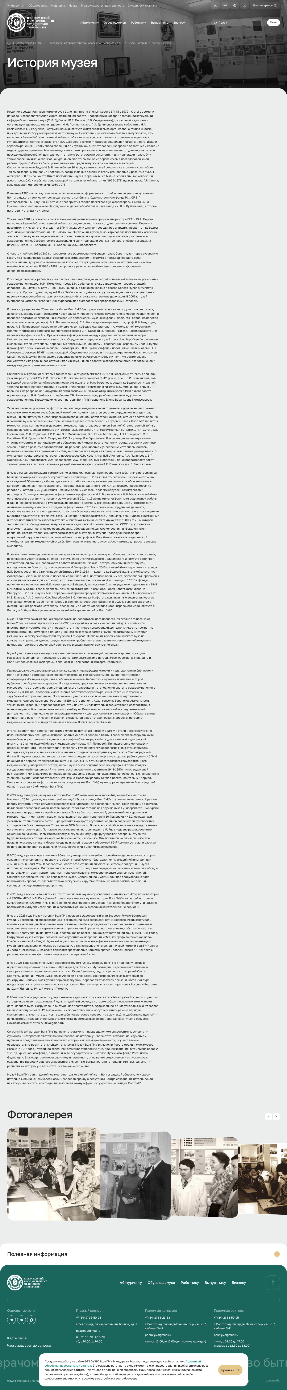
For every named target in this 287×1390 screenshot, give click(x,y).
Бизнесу (239, 1282)
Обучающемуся (161, 1282)
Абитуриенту (131, 1282)
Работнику (190, 1282)
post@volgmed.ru (88, 1330)
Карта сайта (17, 1338)
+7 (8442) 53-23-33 (157, 1317)
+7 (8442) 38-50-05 (88, 1317)
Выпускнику (215, 1282)
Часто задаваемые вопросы (29, 1345)
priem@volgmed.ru (158, 1335)
